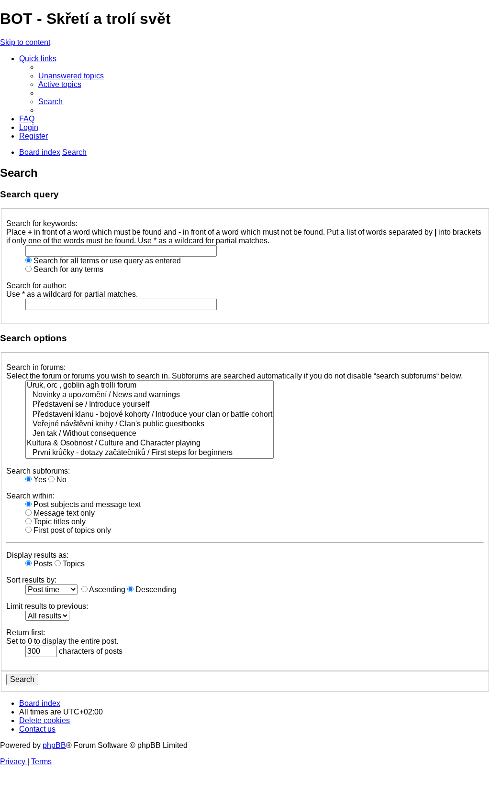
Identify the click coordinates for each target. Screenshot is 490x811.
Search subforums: (38, 471)
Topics (73, 564)
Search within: (30, 496)
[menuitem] (71, 76)
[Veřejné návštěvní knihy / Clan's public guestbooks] (149, 424)
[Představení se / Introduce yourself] (149, 405)
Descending (155, 589)
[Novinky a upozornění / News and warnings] (149, 395)
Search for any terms (67, 269)
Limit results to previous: (47, 606)
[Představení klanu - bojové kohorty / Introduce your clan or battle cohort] (149, 415)
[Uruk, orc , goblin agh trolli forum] (149, 385)
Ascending (106, 589)
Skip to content (25, 42)
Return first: (25, 632)
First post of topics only (71, 530)
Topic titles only (59, 522)
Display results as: (37, 555)
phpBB (54, 745)
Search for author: (36, 285)
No (61, 480)
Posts (42, 564)
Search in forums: (36, 367)
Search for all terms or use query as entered (106, 261)
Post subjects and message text (86, 504)
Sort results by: (31, 580)
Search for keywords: (42, 223)
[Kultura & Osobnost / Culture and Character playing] (149, 443)
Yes (39, 480)
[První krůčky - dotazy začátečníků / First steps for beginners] (149, 453)
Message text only (63, 513)
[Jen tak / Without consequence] (149, 434)
